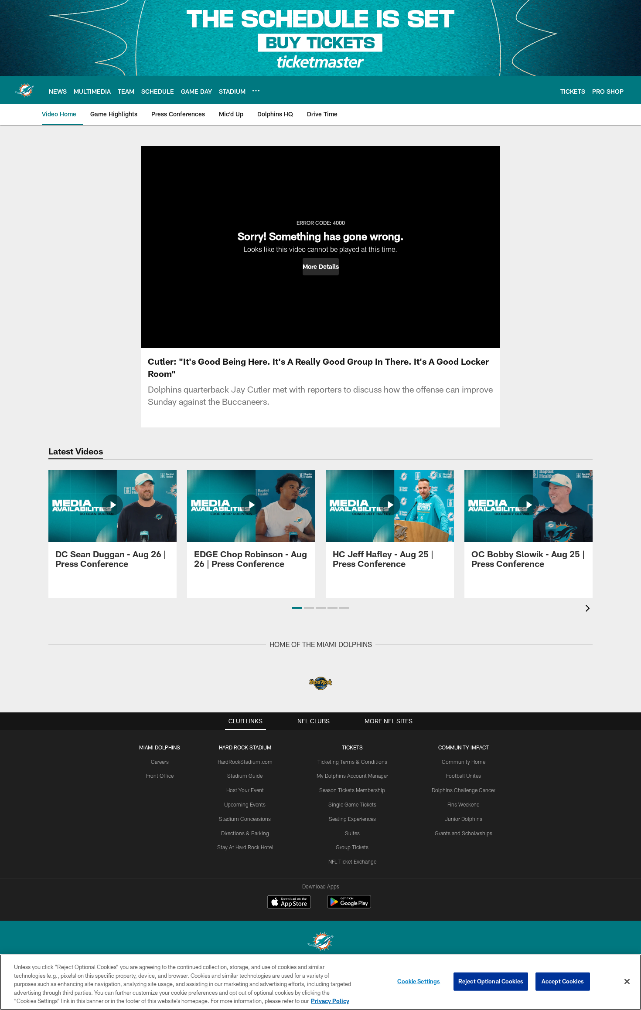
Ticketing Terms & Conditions (352, 762)
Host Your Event (245, 790)
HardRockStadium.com (245, 762)
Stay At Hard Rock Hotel (245, 847)
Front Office (160, 776)
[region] (320, 982)
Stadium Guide (245, 776)
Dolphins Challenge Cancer (463, 790)
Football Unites (463, 776)
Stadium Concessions (245, 819)
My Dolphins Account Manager (352, 776)
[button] (321, 266)
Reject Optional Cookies (490, 981)
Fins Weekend (463, 804)
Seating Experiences (352, 819)
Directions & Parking (245, 833)
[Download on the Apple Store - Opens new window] (289, 902)
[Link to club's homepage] (24, 90)
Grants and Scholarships (463, 833)
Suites (352, 833)
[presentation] (589, 609)
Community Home (463, 762)
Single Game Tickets (352, 804)
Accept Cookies (563, 981)
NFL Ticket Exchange (352, 861)
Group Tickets (352, 847)
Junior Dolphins (463, 819)
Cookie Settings (418, 981)
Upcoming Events (245, 804)
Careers (160, 762)
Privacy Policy (330, 1000)
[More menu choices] (255, 90)
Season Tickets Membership (352, 790)
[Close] (627, 981)
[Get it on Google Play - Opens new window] (349, 906)
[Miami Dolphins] (320, 943)
